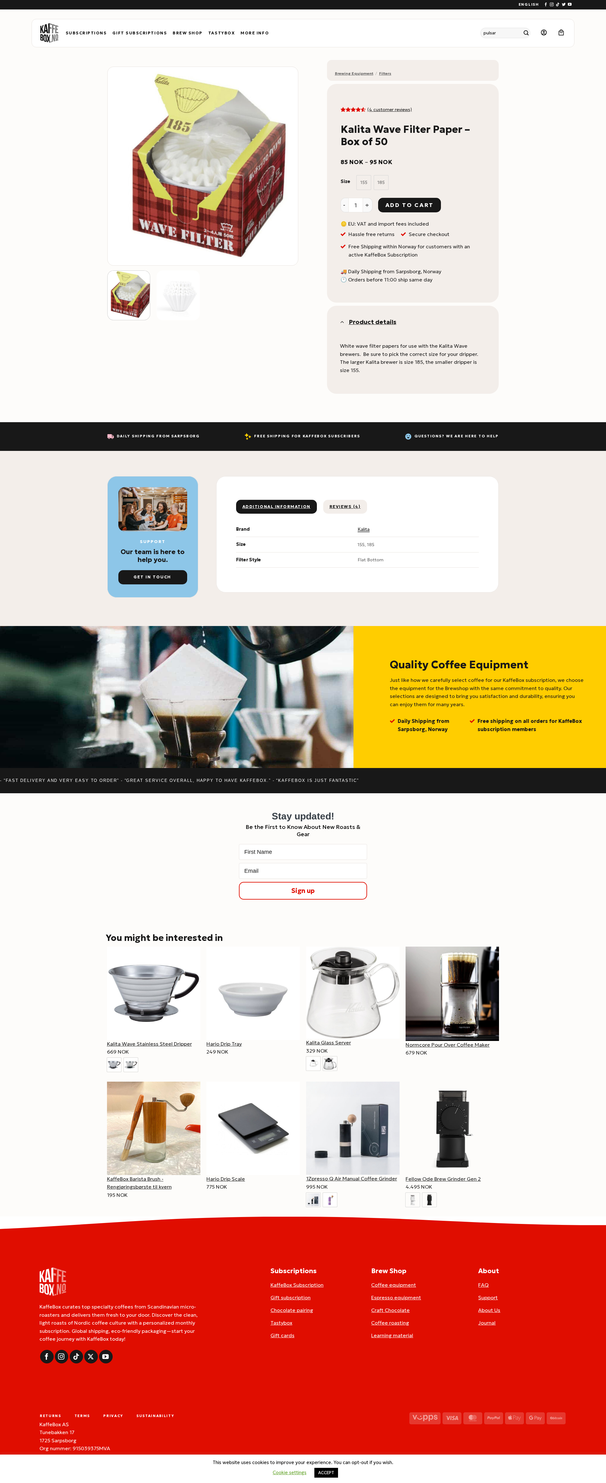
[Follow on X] (91, 1356)
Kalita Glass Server (328, 1042)
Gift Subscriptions (139, 33)
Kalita (364, 529)
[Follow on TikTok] (558, 5)
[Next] (286, 166)
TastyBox (221, 33)
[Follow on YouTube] (570, 5)
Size (345, 181)
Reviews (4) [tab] (345, 506)
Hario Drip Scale (225, 1179)
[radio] (364, 182)
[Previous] (119, 166)
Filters (385, 73)
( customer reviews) (389, 109)
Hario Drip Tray (224, 1044)
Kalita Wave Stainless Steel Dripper (149, 1044)
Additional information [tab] (276, 506)
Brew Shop (188, 33)
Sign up (303, 891)
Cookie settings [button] (289, 1472)
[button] (543, 33)
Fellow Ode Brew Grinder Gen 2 (443, 1179)
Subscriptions (86, 33)
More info (255, 33)
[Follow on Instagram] (552, 5)
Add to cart (409, 205)
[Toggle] (341, 321)
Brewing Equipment (354, 73)
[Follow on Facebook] (546, 5)
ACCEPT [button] (326, 1472)
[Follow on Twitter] (564, 5)
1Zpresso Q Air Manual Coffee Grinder (351, 1178)
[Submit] (526, 33)
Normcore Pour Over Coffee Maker (448, 1045)
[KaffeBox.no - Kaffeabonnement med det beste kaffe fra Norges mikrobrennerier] (49, 33)
